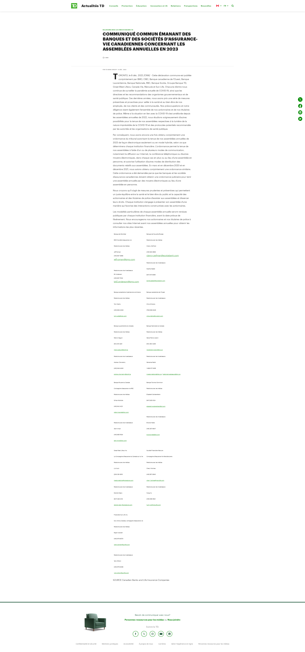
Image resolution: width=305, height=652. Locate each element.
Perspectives (191, 6)
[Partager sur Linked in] (300, 112)
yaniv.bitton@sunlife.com (121, 573)
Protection (127, 6)
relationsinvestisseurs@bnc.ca (171, 374)
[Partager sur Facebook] (300, 106)
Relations (176, 6)
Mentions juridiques (110, 644)
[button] (218, 5)
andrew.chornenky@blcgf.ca (122, 374)
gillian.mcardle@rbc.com (121, 412)
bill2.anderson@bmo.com (126, 281)
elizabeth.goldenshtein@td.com (156, 406)
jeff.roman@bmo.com (124, 259)
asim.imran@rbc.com (120, 440)
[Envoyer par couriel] (300, 119)
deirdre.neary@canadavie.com (123, 505)
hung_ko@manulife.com (154, 505)
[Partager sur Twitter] (300, 99)
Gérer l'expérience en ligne (182, 644)
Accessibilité (128, 644)
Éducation (141, 6)
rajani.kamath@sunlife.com (122, 544)
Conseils (113, 6)
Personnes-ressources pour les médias (144, 619)
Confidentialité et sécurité (86, 644)
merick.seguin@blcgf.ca (121, 350)
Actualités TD (92, 6)
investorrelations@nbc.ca (154, 374)
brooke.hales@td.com (153, 434)
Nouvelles (206, 6)
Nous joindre (174, 619)
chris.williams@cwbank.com (155, 316)
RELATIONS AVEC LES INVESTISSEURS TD (118, 30)
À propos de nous (146, 644)
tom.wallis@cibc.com (120, 316)
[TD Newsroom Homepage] (74, 8)
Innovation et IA (159, 6)
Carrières (162, 644)
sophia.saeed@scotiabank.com (156, 280)
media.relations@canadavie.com (123, 480)
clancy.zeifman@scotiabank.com (163, 255)
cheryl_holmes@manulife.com (155, 480)
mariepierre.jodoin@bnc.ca (155, 350)
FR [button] (225, 6)
